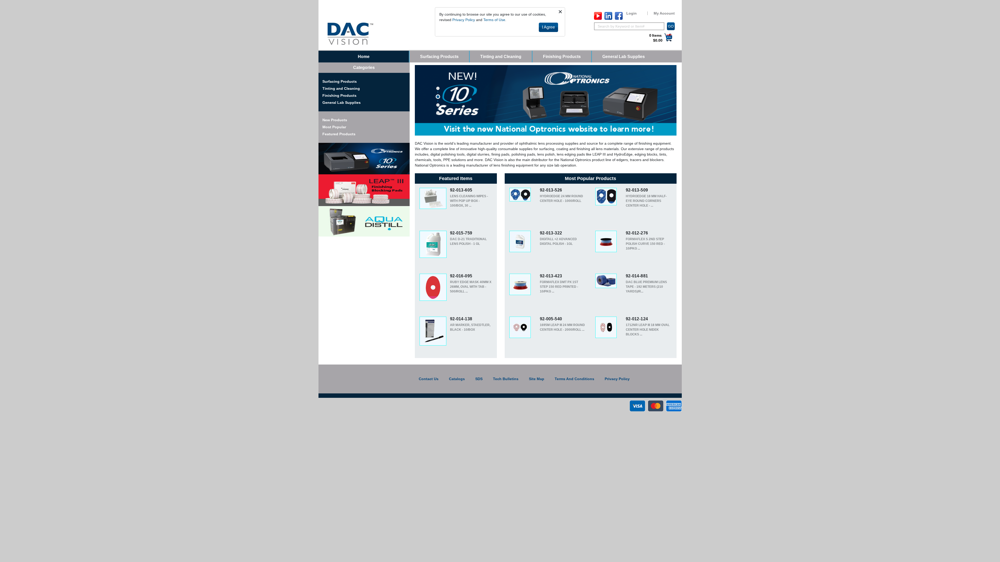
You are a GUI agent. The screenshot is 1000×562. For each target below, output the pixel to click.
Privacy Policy (463, 20)
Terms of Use (494, 20)
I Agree (548, 27)
